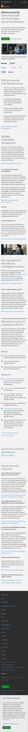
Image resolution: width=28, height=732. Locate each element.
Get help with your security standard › (11, 283)
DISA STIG (20, 280)
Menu (25, 2)
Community (10, 690)
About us (3, 690)
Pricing (3, 654)
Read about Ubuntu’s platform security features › (9, 127)
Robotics (3, 613)
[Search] (21, 2)
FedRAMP (18, 274)
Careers (17, 690)
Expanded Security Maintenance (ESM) (14, 379)
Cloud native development (8, 669)
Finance (7, 679)
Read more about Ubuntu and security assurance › (9, 201)
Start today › (7, 455)
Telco (2, 679)
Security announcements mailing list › (11, 582)
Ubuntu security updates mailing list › (11, 580)
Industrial (11, 677)
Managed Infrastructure (7, 664)
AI (1, 662)
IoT (2, 617)
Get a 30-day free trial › (7, 435)
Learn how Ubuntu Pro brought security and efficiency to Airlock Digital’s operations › (13, 496)
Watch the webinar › (16, 39)
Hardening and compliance (11, 409)
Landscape (6, 394)
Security (3, 636)
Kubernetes (4, 602)
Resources (4, 693)
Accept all (6, 727)
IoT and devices (18, 667)
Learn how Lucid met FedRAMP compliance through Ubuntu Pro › (13, 552)
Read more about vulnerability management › (13, 239)
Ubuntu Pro (4, 232)
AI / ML (3, 610)
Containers (4, 643)
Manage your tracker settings (11, 723)
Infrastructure (11, 662)
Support (3, 651)
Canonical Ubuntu (6, 2)
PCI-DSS (23, 274)
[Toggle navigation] (26, 6)
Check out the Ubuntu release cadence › (12, 163)
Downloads (4, 647)
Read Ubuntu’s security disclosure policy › (12, 570)
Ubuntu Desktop (6, 624)
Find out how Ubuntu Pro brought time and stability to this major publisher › (13, 522)
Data (5, 662)
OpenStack (4, 595)
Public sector (18, 677)
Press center (11, 693)
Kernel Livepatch (8, 388)
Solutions (4, 658)
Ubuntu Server (5, 628)
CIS (14, 280)
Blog (22, 690)
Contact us (5, 39)
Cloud (3, 632)
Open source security (7, 667)
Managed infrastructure (8, 606)
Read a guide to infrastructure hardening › (12, 311)
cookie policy (6, 719)
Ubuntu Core (4, 621)
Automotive (4, 677)
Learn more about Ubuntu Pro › (10, 433)
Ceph (2, 598)
